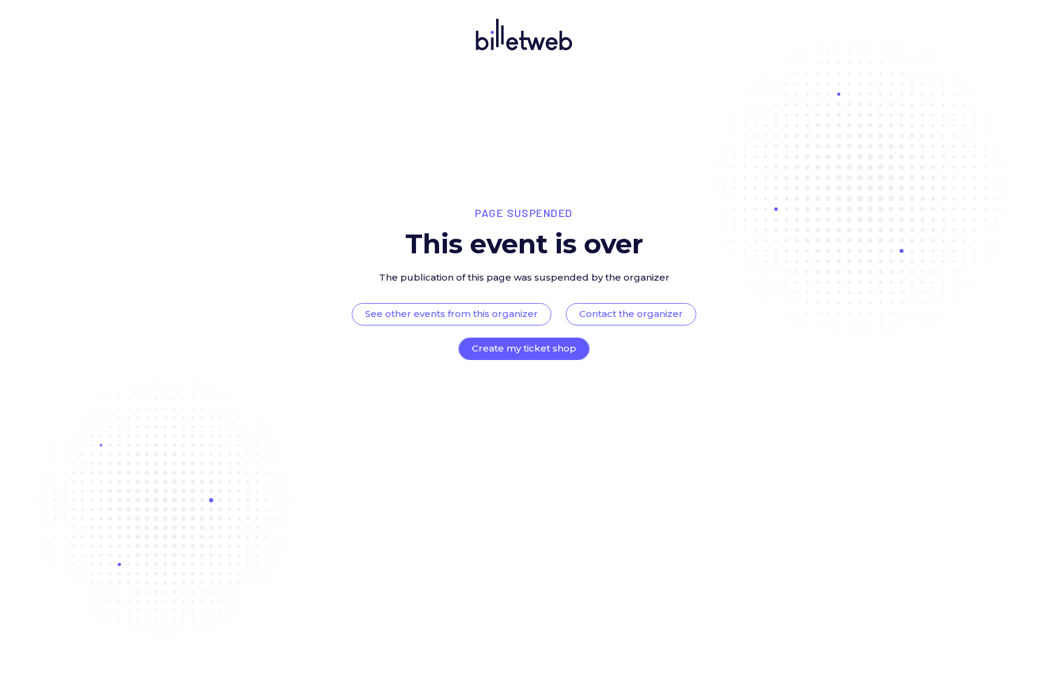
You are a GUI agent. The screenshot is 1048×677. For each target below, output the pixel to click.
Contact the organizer (631, 313)
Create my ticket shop (524, 348)
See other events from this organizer (451, 313)
